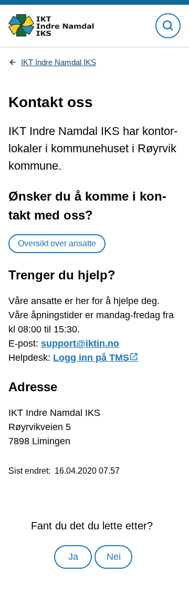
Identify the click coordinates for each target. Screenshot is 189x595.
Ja (73, 556)
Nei (114, 556)
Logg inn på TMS (91, 357)
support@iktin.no (80, 343)
